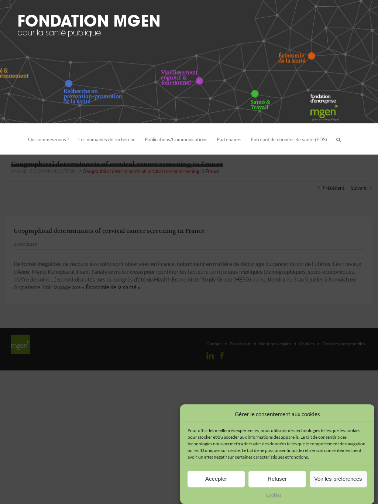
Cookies (273, 495)
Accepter (216, 479)
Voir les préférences (338, 479)
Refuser (277, 479)
